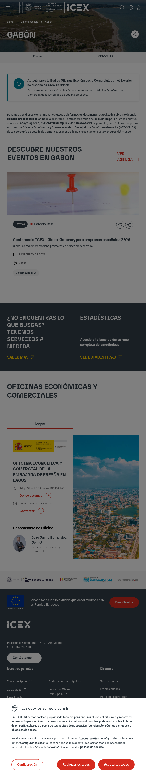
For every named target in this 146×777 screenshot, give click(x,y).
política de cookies (92, 747)
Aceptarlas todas (116, 764)
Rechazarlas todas (76, 764)
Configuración (27, 764)
